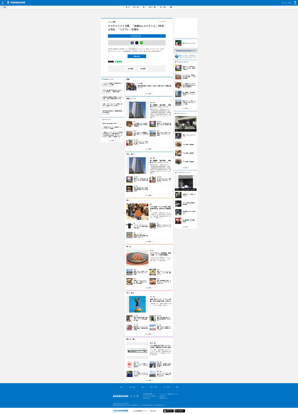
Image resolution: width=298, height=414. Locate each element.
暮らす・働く (152, 7)
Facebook (283, 3)
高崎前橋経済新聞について (150, 394)
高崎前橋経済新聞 (16, 2)
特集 (171, 7)
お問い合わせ (163, 396)
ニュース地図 (111, 22)
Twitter (286, 3)
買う (144, 7)
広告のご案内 (147, 398)
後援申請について (164, 398)
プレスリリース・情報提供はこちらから (169, 394)
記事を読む (137, 56)
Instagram (289, 3)
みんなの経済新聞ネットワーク (120, 411)
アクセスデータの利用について (151, 396)
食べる (127, 7)
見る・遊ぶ (136, 7)
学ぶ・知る (163, 7)
